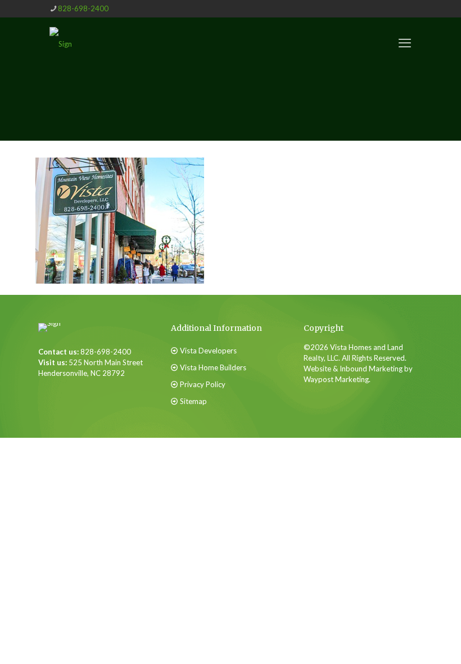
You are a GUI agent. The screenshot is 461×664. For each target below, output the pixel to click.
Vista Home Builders (213, 367)
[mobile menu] (404, 42)
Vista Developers (208, 350)
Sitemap (193, 401)
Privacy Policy (202, 384)
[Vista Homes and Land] (60, 42)
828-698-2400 (83, 8)
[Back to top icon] (396, 635)
